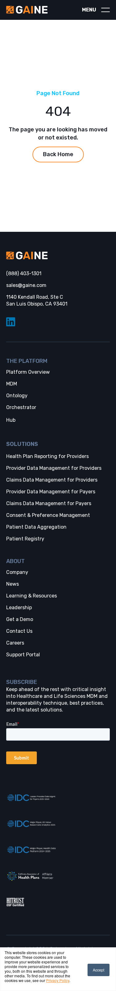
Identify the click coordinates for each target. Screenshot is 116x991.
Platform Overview (28, 372)
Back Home (58, 154)
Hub (10, 420)
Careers (15, 643)
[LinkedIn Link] (58, 321)
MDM (11, 384)
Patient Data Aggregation (36, 527)
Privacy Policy (57, 980)
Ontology (17, 396)
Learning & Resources (31, 596)
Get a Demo (19, 619)
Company (17, 572)
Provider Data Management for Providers (53, 468)
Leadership (19, 607)
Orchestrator (21, 407)
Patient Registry (25, 539)
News (12, 584)
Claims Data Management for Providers (51, 480)
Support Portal (23, 655)
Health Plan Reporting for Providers (47, 456)
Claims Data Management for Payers (48, 503)
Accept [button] (98, 969)
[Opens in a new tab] (31, 798)
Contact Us (19, 631)
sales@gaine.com (26, 285)
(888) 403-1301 (23, 273)
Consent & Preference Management (48, 515)
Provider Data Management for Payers (50, 492)
